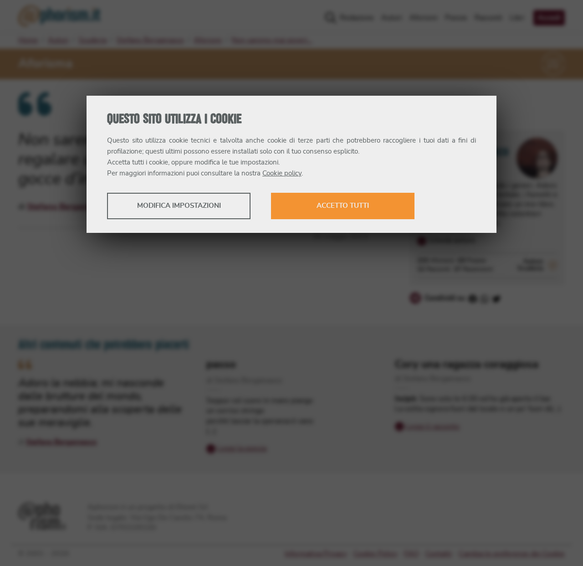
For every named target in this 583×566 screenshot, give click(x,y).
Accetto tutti (343, 205)
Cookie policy (282, 173)
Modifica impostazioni (179, 205)
